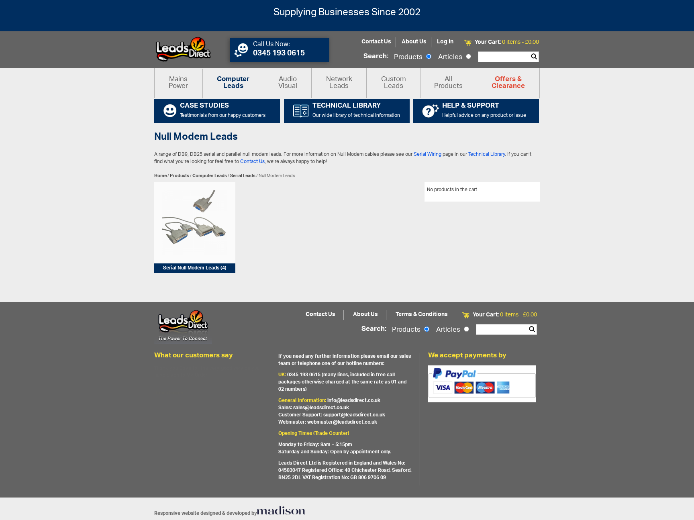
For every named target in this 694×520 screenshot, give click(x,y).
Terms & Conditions (422, 314)
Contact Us (376, 42)
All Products (448, 83)
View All (525, 191)
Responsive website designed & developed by (205, 513)
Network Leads (339, 83)
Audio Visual (287, 83)
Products (409, 57)
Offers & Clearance (508, 83)
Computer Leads (233, 83)
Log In (445, 42)
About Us (414, 42)
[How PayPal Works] (482, 383)
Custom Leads (393, 83)
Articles (451, 57)
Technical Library (486, 154)
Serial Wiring (427, 154)
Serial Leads (242, 176)
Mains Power (178, 83)
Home (160, 176)
